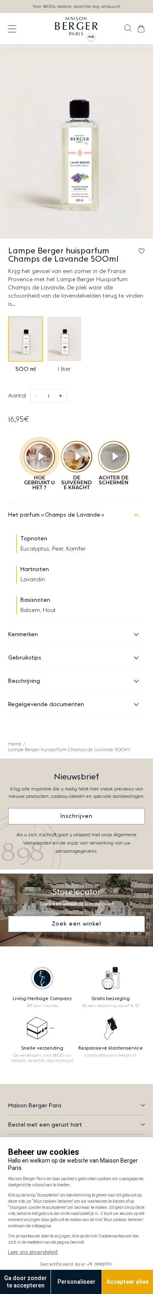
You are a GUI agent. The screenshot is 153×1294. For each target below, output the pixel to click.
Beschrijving (24, 681)
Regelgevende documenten (46, 704)
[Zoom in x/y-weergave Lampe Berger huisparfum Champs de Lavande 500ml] (76, 141)
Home (15, 743)
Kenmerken (23, 634)
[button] (127, 29)
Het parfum (54, 515)
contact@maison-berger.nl (110, 1055)
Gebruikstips (24, 658)
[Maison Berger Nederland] (76, 28)
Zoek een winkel (76, 924)
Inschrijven (76, 816)
